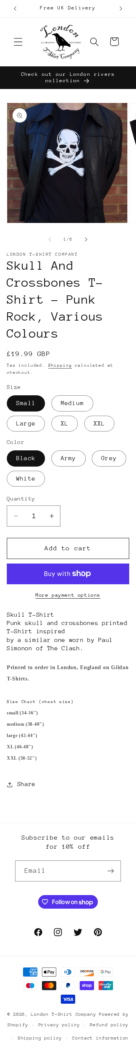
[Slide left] (50, 239)
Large (26, 423)
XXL (99, 423)
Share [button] (26, 784)
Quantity (21, 498)
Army (68, 458)
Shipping (60, 365)
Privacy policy (59, 1024)
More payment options (68, 595)
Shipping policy (40, 1038)
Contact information (100, 1038)
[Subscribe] (110, 870)
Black (26, 458)
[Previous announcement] (15, 8)
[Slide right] (86, 239)
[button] (18, 42)
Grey (109, 458)
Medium (72, 403)
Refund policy (109, 1024)
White (26, 478)
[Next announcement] (121, 8)
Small (26, 403)
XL (64, 423)
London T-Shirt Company (63, 1014)
